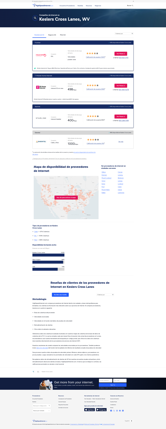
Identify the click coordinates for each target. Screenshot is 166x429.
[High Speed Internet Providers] (42, 5)
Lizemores (121, 192)
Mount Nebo (106, 190)
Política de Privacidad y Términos (91, 424)
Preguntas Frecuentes (63, 404)
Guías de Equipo (62, 401)
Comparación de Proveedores (65, 398)
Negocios (98, 5)
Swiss (103, 184)
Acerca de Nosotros (114, 398)
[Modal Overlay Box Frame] (83, 384)
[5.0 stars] (97, 53)
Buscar (129, 5)
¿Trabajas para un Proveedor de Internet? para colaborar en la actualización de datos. (59, 158)
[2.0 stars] (90, 53)
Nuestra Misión (113, 401)
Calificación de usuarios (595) (95, 89)
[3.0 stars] (92, 53)
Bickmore (121, 178)
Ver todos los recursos (63, 407)
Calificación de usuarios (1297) (95, 57)
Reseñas (80, 5)
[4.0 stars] (95, 53)
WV (38, 371)
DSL (35, 236)
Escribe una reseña (60, 295)
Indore (120, 190)
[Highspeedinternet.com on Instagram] (117, 411)
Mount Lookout (106, 178)
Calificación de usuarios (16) (95, 143)
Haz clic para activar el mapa (66, 197)
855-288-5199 (124, 120)
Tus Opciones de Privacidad (108, 424)
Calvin (120, 187)
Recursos (89, 5)
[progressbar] (48, 255)
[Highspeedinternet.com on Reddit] (120, 411)
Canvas (120, 172)
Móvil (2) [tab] (63, 35)
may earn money (37, 1)
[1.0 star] (87, 53)
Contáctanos (113, 404)
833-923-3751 (123, 58)
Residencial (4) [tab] (39, 35)
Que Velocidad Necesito (89, 401)
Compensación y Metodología (77, 424)
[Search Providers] (49, 406)
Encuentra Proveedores (67, 5)
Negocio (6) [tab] (52, 35)
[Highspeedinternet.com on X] (114, 411)
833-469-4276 (124, 90)
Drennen (104, 175)
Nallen (103, 192)
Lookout (120, 184)
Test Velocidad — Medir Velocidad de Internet (94, 398)
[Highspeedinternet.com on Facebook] (111, 411)
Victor (103, 181)
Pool (103, 187)
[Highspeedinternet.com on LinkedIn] (123, 411)
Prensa (111, 407)
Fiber (35, 240)
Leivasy (120, 181)
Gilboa (104, 172)
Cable (36, 231)
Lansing (120, 175)
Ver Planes (119, 53)
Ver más (120, 141)
